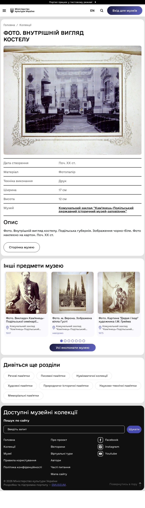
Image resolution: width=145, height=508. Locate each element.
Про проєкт (59, 440)
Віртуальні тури (62, 453)
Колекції (9, 446)
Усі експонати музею (72, 347)
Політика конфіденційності (23, 467)
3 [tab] (69, 341)
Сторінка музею (21, 247)
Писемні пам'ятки (53, 375)
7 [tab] (83, 341)
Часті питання (60, 467)
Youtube (111, 453)
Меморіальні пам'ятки (23, 395)
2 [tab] (65, 341)
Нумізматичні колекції (92, 375)
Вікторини (58, 446)
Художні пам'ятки (20, 385)
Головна (9, 440)
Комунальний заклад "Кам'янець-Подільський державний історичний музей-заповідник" (96, 209)
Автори (56, 460)
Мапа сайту (59, 474)
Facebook (111, 440)
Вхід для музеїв (124, 10)
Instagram (112, 446)
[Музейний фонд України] (22, 10)
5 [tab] (76, 341)
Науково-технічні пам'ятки (118, 385)
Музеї (7, 453)
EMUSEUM (59, 484)
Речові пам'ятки (19, 375)
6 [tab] (80, 341)
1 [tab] (61, 341)
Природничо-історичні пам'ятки (66, 385)
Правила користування (20, 460)
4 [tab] (72, 341)
